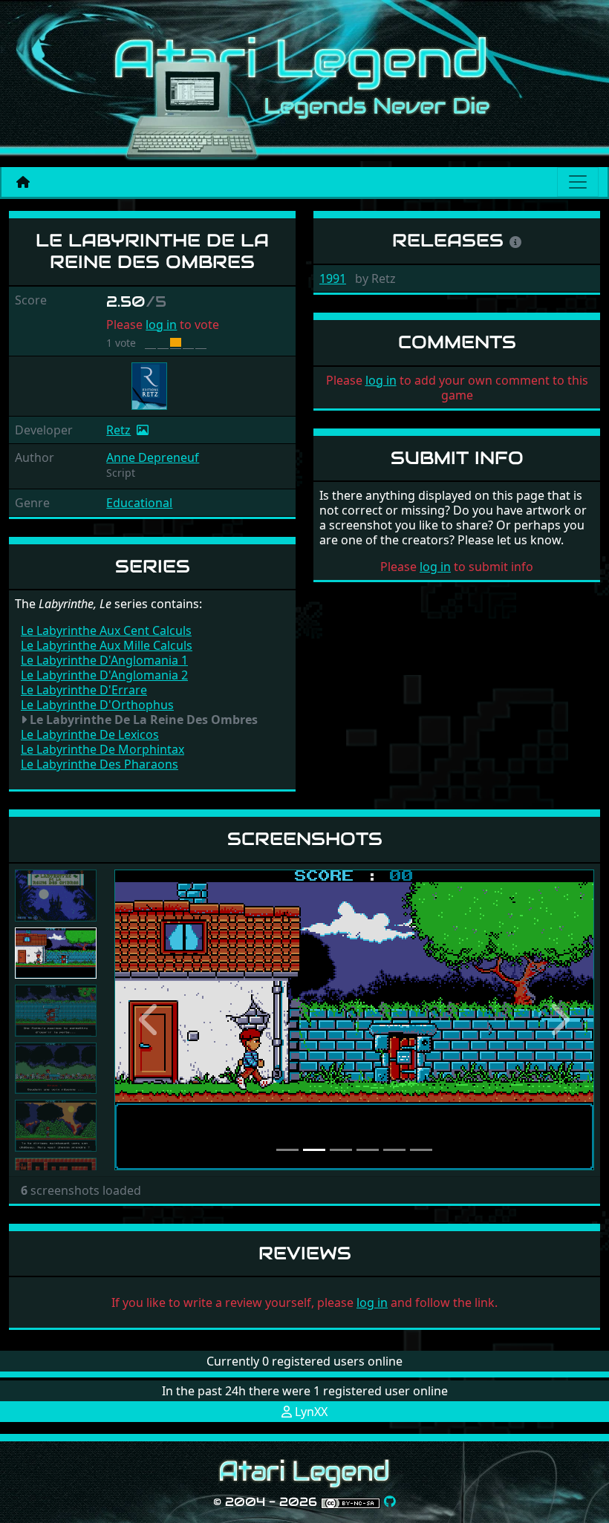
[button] (150, 1020)
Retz (118, 430)
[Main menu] (578, 182)
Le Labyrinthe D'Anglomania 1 (104, 660)
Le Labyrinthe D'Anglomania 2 (104, 675)
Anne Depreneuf (152, 457)
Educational (139, 503)
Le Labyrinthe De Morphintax (102, 749)
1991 (332, 278)
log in (161, 324)
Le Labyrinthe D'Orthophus (97, 705)
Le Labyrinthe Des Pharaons (99, 764)
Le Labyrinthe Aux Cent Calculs (106, 630)
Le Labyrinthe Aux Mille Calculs (106, 645)
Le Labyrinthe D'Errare (84, 690)
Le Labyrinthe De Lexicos (90, 734)
